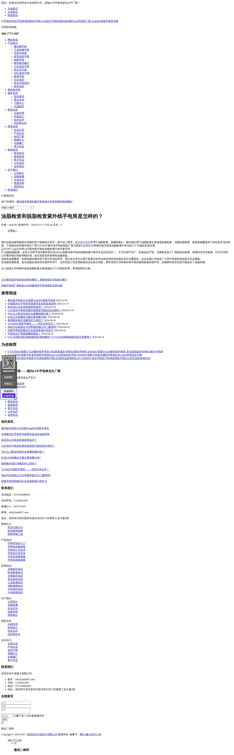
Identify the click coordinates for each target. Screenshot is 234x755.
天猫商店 (13, 8)
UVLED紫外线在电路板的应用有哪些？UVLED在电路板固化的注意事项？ (50, 337)
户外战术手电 (21, 66)
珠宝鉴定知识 (15, 579)
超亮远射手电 (21, 56)
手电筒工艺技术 (16, 550)
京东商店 (13, 12)
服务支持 (13, 93)
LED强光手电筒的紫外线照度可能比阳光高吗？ (34, 310)
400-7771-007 (15, 740)
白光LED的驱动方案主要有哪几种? (27, 317)
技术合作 (19, 119)
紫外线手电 (20, 46)
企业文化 (19, 179)
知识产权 (19, 136)
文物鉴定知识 (15, 569)
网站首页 (13, 39)
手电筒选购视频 (16, 560)
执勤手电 (19, 59)
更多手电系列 (21, 83)
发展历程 (19, 183)
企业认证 (19, 129)
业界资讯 (19, 166)
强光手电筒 (51, 201)
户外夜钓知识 (15, 589)
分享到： (13, 230)
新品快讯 (19, 153)
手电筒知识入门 (16, 543)
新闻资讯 (13, 149)
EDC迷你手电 (21, 73)
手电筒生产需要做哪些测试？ (24, 333)
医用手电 (19, 76)
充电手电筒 (20, 53)
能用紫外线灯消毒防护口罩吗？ (25, 320)
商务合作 (13, 109)
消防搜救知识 (15, 585)
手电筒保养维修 (16, 556)
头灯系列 (19, 79)
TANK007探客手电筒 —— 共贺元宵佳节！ (32, 323)
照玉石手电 (20, 69)
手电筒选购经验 (16, 546)
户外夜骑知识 (15, 592)
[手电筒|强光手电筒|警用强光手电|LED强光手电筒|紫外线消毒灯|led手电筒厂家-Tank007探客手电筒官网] (59, 21)
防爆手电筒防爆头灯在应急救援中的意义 (30, 330)
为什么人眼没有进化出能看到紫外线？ (29, 313)
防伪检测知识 (15, 572)
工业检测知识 (15, 582)
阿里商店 (13, 15)
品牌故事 (19, 176)
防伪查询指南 (15, 530)
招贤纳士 (19, 186)
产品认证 (19, 133)
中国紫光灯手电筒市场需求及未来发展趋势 (32, 303)
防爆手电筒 (38, 201)
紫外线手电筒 (24, 201)
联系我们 (13, 189)
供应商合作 (20, 123)
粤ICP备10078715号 (91, 734)
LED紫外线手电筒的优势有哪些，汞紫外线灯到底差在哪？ (34, 279)
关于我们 (13, 169)
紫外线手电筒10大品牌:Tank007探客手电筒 (31, 300)
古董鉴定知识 (15, 575)
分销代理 (19, 113)
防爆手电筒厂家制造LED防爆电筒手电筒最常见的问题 (31, 285)
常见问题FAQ (15, 527)
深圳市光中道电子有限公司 (42, 734)
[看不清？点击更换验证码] (29, 716)
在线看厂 (19, 143)
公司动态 (19, 163)
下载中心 (19, 103)
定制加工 (19, 116)
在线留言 (19, 106)
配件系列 (19, 86)
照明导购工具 (15, 534)
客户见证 (19, 146)
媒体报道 (19, 156)
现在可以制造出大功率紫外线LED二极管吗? (32, 327)
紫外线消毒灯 (21, 63)
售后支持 (19, 99)
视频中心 (19, 139)
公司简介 (19, 173)
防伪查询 (19, 96)
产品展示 (13, 43)
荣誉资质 (13, 126)
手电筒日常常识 (16, 553)
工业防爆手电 (21, 49)
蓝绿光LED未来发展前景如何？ (25, 307)
